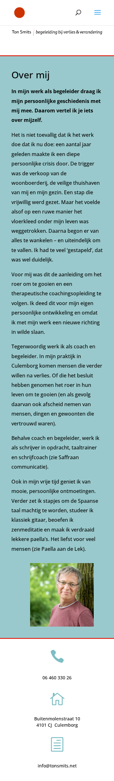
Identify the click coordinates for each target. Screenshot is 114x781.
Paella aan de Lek (62, 548)
